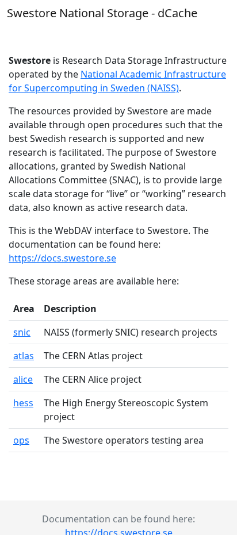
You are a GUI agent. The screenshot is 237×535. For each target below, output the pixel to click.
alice (23, 379)
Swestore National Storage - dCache (102, 13)
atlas (23, 355)
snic (21, 332)
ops (21, 440)
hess (23, 403)
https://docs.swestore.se (62, 258)
